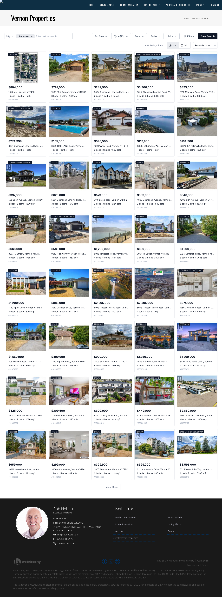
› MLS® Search (174, 517)
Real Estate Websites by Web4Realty (175, 560)
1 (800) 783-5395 (66, 543)
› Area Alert (119, 531)
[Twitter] (111, 561)
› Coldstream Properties (125, 538)
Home (186, 18)
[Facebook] (104, 561)
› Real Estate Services (124, 517)
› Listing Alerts (173, 524)
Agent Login (203, 560)
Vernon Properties (200, 18)
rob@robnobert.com (67, 534)
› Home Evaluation (122, 524)
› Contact (171, 531)
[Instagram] (117, 561)
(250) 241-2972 (65, 538)
